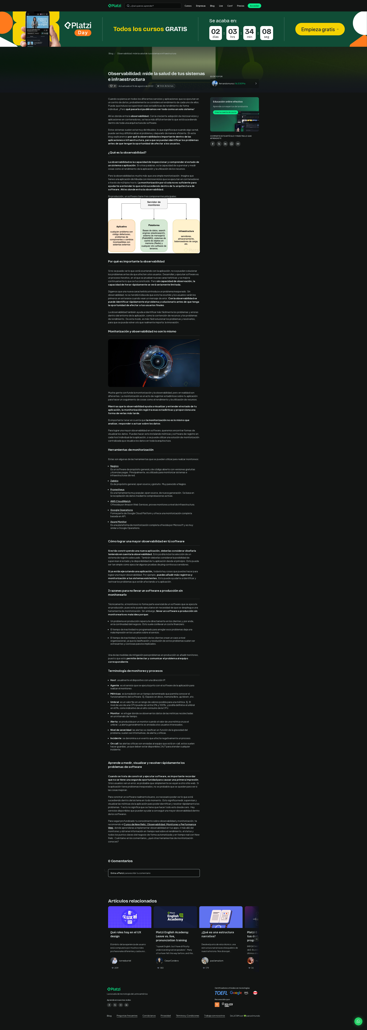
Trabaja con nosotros (214, 1015)
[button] (183, 29)
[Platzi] (114, 5)
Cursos (188, 5)
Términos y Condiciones (187, 1015)
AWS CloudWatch (120, 501)
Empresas (201, 5)
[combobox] (153, 6)
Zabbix (114, 480)
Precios (240, 5)
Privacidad (166, 1015)
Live (221, 5)
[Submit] (128, 5)
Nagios (114, 465)
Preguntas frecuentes (127, 1015)
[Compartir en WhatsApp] (231, 143)
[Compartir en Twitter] (219, 143)
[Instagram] (120, 1005)
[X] (115, 1005)
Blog (212, 5)
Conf (230, 5)
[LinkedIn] (126, 1005)
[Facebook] (109, 1005)
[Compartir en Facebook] (212, 143)
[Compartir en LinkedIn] (225, 143)
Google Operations (121, 509)
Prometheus (117, 489)
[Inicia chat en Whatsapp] (358, 1021)
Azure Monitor (118, 521)
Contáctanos (149, 1015)
